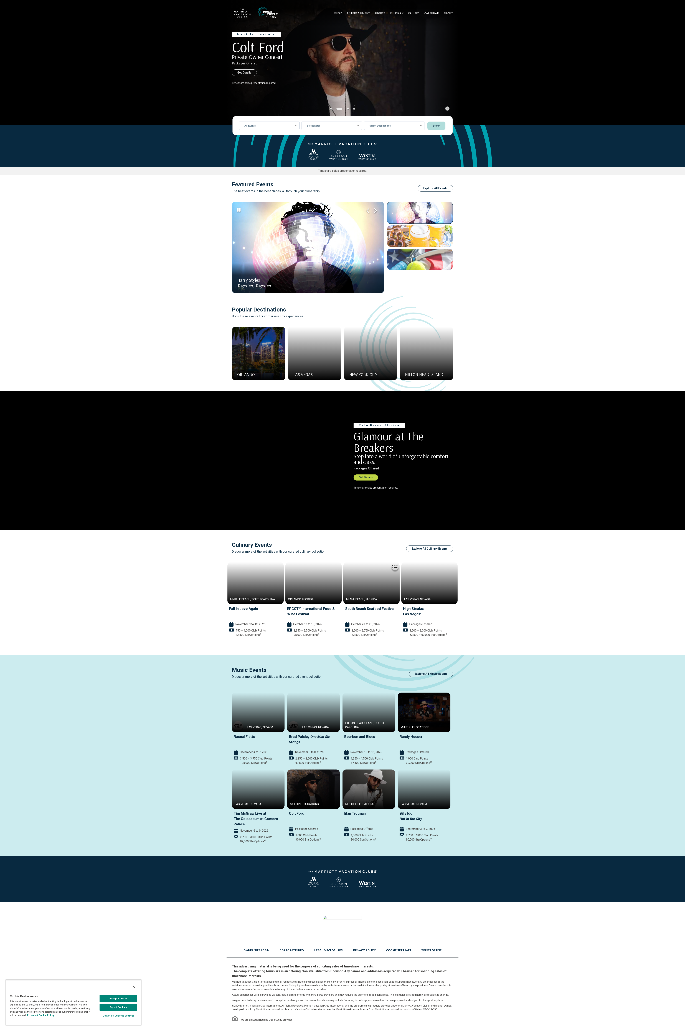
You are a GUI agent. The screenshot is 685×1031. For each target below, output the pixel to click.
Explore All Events (435, 188)
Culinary (397, 13)
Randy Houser (411, 737)
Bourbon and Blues (359, 737)
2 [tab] (337, 109)
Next (375, 210)
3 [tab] (345, 109)
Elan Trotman (355, 813)
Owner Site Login (256, 950)
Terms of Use (431, 950)
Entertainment (358, 13)
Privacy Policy (364, 950)
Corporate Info (292, 950)
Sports (379, 13)
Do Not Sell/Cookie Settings (118, 1015)
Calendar (431, 13)
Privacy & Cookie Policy (40, 1015)
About (448, 13)
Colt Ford (296, 813)
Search (436, 125)
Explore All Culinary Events (430, 548)
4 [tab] (354, 109)
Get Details (244, 72)
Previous (368, 210)
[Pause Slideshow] (447, 108)
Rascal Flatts (244, 737)
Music (338, 13)
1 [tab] (331, 109)
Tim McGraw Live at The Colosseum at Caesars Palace (256, 818)
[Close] (134, 987)
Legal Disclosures (328, 950)
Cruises (414, 13)
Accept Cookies (118, 998)
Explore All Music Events (431, 673)
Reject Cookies (118, 1007)
